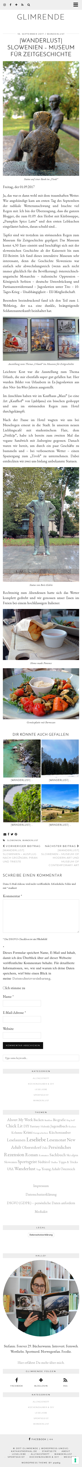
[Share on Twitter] (12, 834)
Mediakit (41, 1211)
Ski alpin (72, 1155)
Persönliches (59, 1147)
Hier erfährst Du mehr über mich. (41, 1362)
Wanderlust (56, 34)
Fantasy (35, 1126)
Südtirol (44, 1161)
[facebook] (10, 4)
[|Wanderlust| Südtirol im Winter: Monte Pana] (60, 759)
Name (8, 996)
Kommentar (12, 896)
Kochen (72, 1126)
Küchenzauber (60, 1132)
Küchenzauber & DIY (41, 1084)
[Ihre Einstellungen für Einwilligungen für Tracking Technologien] (75, 1460)
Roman (31, 1155)
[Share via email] (5, 834)
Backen (39, 1119)
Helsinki (45, 1126)
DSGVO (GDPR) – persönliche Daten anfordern (41, 1203)
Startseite (49, 1451)
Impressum (41, 1186)
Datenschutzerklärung (41, 1194)
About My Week (20, 1119)
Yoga (38, 1169)
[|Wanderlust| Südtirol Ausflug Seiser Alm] (60, 803)
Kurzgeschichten (40, 1132)
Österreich (68, 1169)
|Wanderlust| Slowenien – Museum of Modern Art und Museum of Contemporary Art (60, 855)
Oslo (45, 1148)
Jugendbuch (59, 1126)
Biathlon (48, 1120)
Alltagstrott (41, 1078)
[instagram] (4, 4)
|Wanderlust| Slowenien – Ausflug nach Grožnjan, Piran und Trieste (22, 853)
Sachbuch (58, 1154)
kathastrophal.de (24, 1451)
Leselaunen (16, 1140)
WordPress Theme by (41, 1462)
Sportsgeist (41, 1095)
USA (10, 1169)
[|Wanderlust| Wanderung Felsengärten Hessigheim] (22, 803)
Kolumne (17, 1133)
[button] (76, 5)
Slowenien (14, 840)
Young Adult (51, 1169)
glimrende (41, 17)
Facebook (42, 1439)
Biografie (59, 1120)
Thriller (54, 1162)
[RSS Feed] (22, 4)
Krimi (27, 1132)
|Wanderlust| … (22, 780)
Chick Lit (14, 1126)
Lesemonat (56, 1140)
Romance (44, 1155)
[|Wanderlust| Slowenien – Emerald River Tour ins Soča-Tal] (22, 759)
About (66, 1451)
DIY (26, 1126)
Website (8, 1028)
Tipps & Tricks (68, 1162)
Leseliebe (41, 1089)
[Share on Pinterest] (16, 834)
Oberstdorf (31, 1147)
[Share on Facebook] (8, 834)
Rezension (14, 1154)
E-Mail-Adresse (14, 1012)
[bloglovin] (16, 4)
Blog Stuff (71, 1120)
